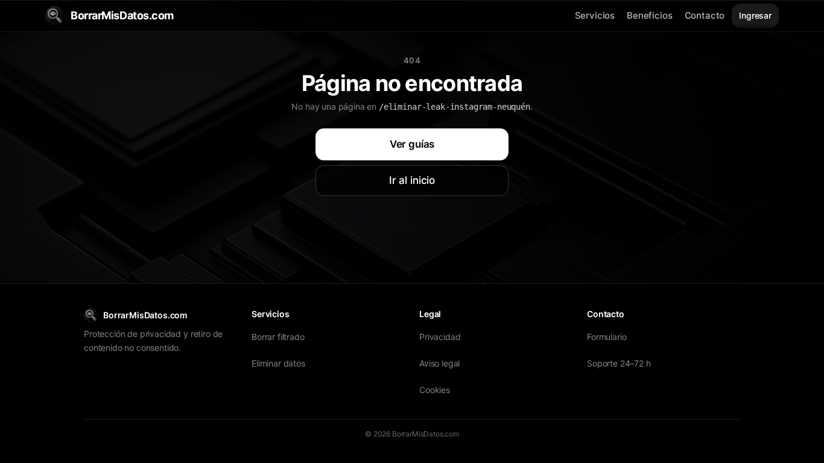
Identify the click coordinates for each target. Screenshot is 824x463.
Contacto (705, 15)
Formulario (606, 337)
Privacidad (439, 337)
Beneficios (649, 15)
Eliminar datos (278, 363)
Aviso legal (439, 363)
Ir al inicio (412, 180)
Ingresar (755, 15)
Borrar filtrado (278, 337)
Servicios (595, 15)
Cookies (434, 390)
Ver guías (412, 144)
